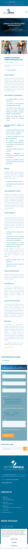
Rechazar (14, 542)
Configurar (14, 545)
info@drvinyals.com (20, 4)
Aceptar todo (14, 539)
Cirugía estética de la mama (15, 29)
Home (10, 28)
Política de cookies (6, 536)
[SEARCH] (25, 449)
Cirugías (16, 28)
